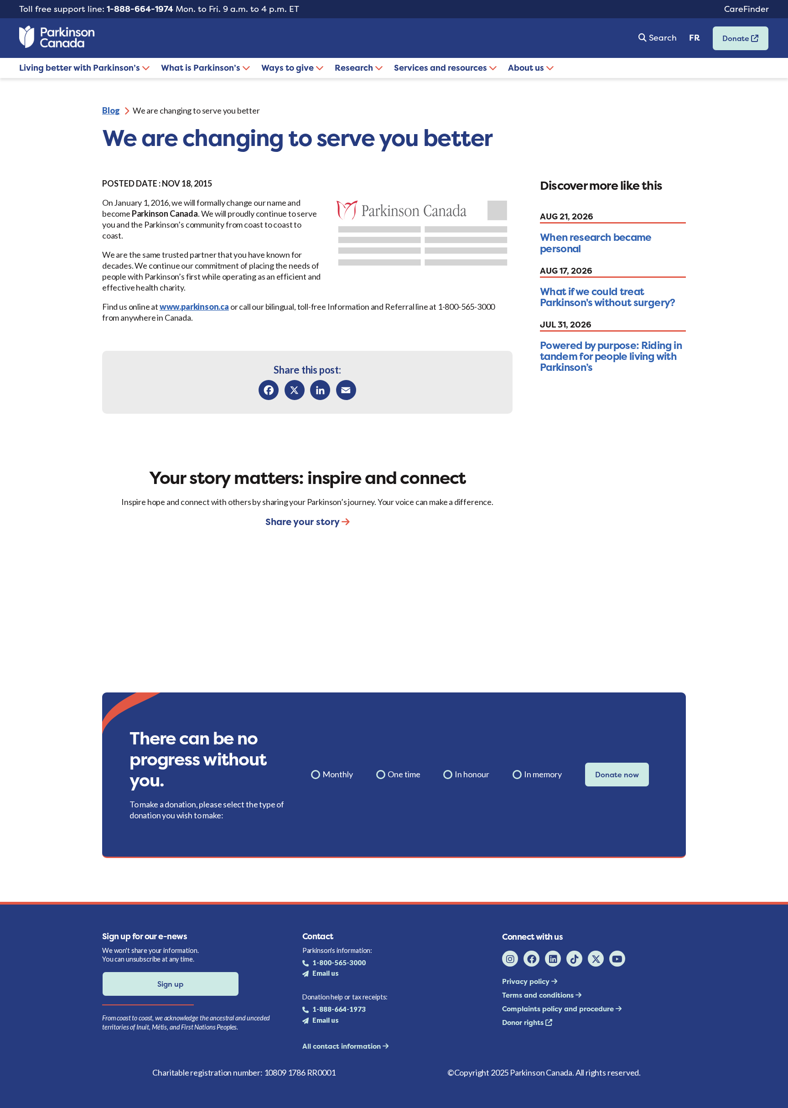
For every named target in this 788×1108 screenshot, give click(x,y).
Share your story (303, 521)
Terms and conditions (538, 995)
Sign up (170, 984)
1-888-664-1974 (140, 9)
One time (404, 774)
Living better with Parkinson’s (80, 67)
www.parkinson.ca (194, 307)
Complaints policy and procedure (559, 1009)
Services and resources (441, 67)
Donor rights (523, 1022)
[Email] (346, 390)
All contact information (342, 1046)
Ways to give (288, 67)
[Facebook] (268, 390)
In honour (472, 774)
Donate (732, 41)
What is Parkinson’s (201, 67)
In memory (543, 774)
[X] (294, 390)
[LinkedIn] (320, 390)
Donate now (617, 775)
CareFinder (746, 9)
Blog (111, 110)
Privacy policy (526, 981)
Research (355, 67)
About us (527, 67)
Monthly (337, 774)
